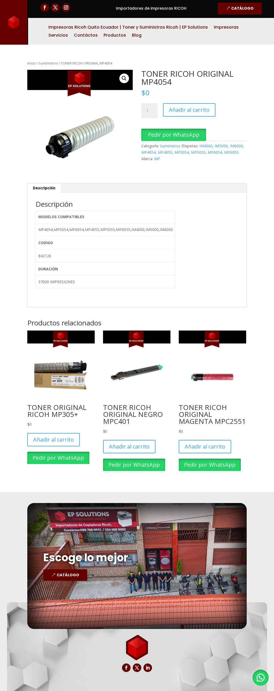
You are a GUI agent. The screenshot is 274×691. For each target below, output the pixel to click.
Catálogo (242, 8)
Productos (115, 35)
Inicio (31, 63)
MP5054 (181, 152)
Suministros (48, 63)
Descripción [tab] (44, 187)
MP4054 (148, 152)
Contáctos (86, 35)
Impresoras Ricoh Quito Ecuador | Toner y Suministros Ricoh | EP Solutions (128, 27)
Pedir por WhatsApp (173, 134)
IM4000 (205, 145)
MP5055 (198, 152)
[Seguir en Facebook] (44, 7)
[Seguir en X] (55, 7)
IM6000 (236, 145)
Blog (137, 35)
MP (157, 158)
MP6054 (215, 152)
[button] (124, 78)
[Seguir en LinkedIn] (147, 667)
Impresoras (226, 27)
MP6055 (231, 152)
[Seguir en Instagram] (66, 7)
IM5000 (221, 145)
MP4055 (165, 152)
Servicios (58, 35)
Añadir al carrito (189, 109)
